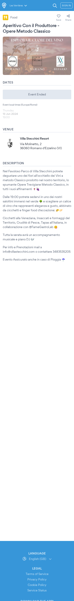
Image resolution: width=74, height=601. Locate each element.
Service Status (37, 590)
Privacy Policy (37, 579)
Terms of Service (37, 574)
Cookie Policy (37, 585)
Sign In (66, 5)
